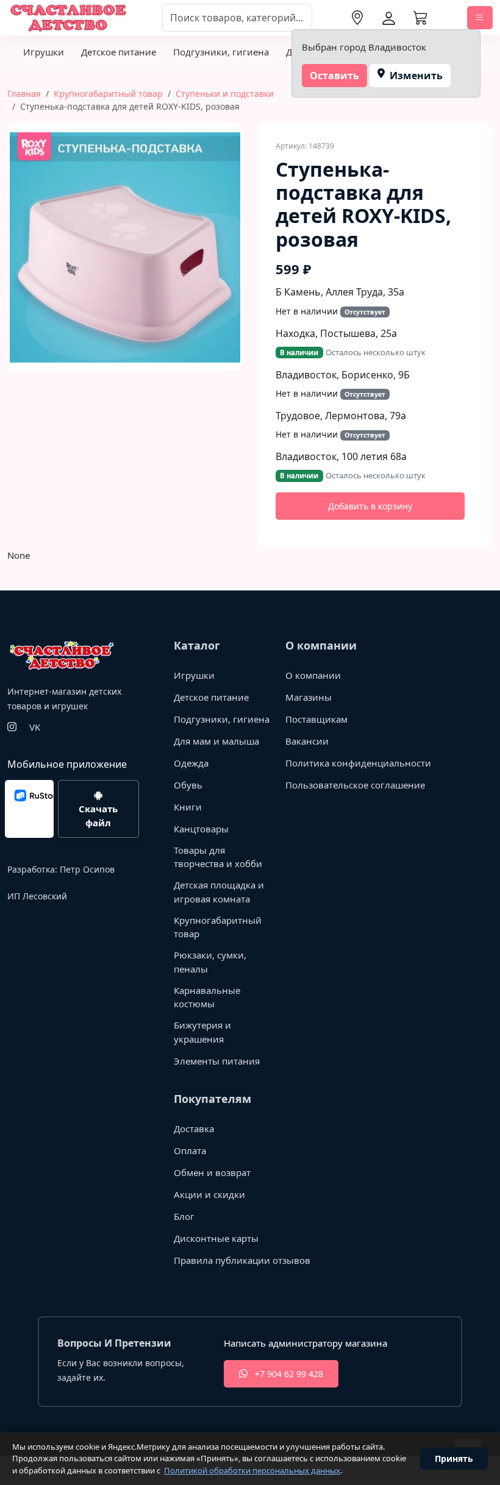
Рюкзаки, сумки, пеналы (210, 962)
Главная (24, 93)
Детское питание (118, 52)
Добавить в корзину (370, 506)
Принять (454, 1458)
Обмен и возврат (212, 1172)
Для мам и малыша (216, 741)
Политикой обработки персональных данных (252, 1470)
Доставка (194, 1128)
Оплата (190, 1150)
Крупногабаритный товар (108, 93)
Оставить (334, 75)
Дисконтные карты (216, 1238)
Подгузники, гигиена (221, 52)
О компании (313, 675)
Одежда (191, 763)
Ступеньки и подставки (225, 93)
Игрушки (43, 52)
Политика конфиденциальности (358, 763)
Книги (188, 807)
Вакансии (307, 741)
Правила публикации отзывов (242, 1260)
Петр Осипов (87, 869)
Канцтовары (201, 829)
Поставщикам (316, 719)
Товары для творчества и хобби (218, 857)
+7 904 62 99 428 (287, 1374)
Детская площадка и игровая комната (219, 892)
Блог (184, 1216)
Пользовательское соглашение (355, 785)
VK (34, 727)
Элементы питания (217, 1061)
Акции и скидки (209, 1194)
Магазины (308, 697)
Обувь (188, 785)
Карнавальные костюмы (207, 997)
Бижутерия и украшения (202, 1032)
